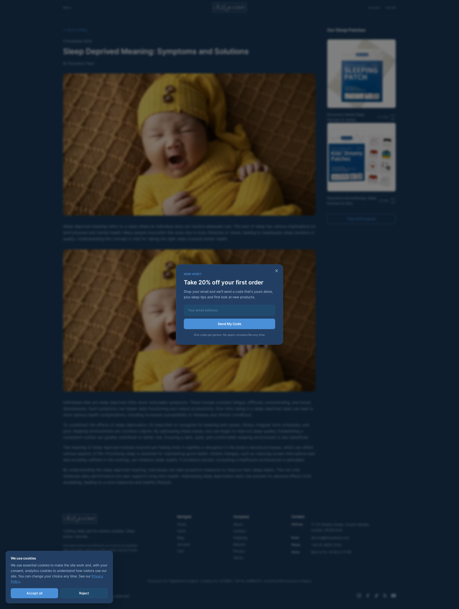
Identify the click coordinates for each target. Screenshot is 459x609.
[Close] (276, 270)
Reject (84, 593)
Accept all (34, 593)
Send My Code (229, 324)
